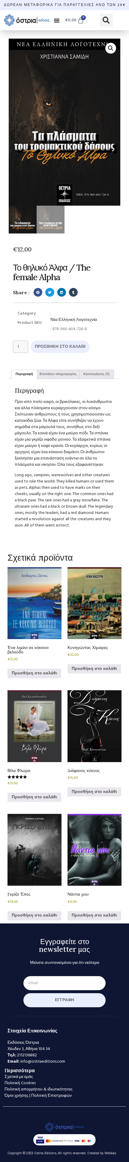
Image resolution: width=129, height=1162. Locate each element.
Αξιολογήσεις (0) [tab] (96, 374)
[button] (56, 20)
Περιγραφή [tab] (24, 374)
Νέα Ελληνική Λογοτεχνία (73, 320)
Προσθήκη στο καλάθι (60, 346)
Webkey (110, 1153)
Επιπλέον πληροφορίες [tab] (58, 374)
